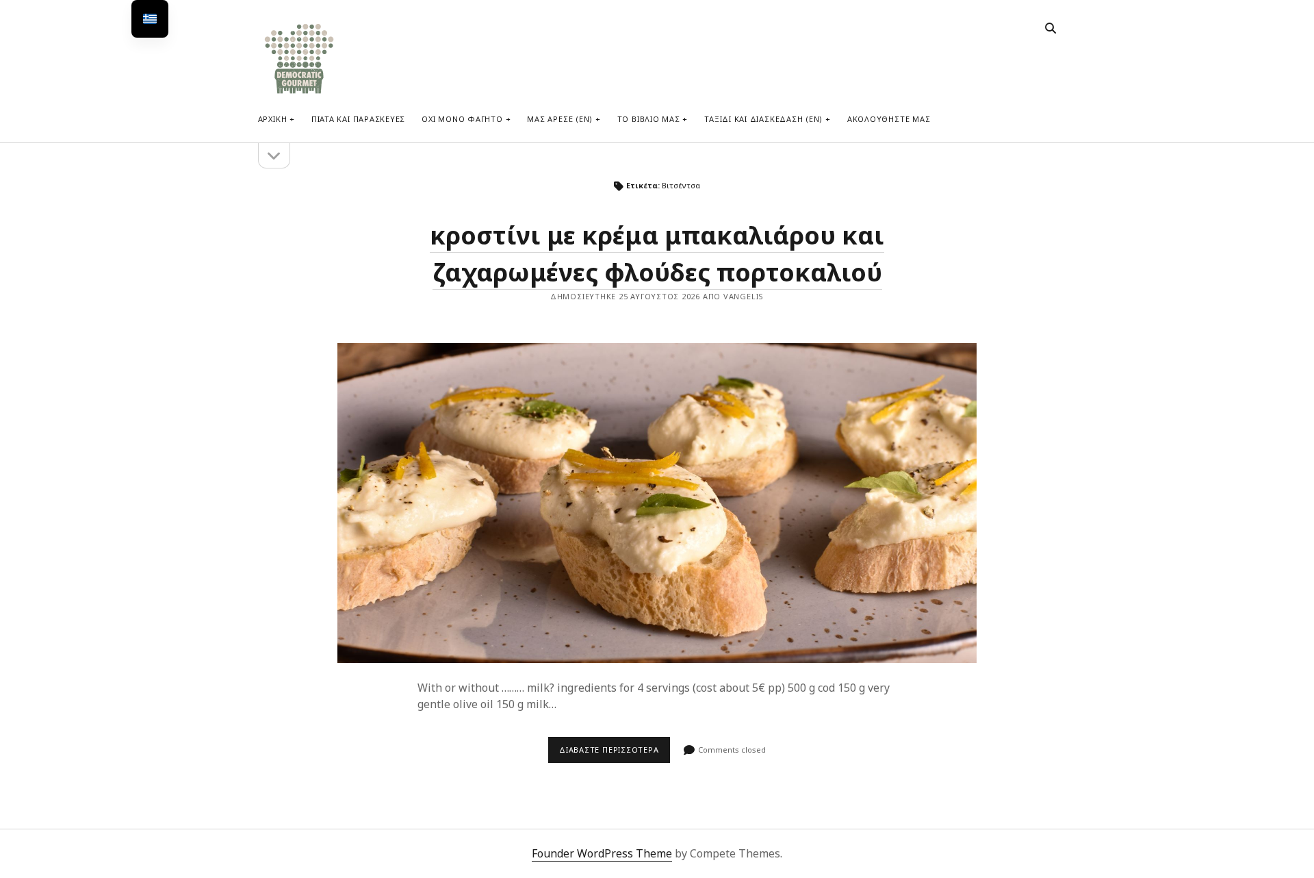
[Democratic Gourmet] (299, 92)
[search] (1050, 28)
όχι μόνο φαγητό (462, 119)
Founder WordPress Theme (602, 853)
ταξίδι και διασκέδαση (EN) (763, 119)
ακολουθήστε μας (889, 119)
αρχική (272, 119)
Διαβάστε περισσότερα (614, 753)
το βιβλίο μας (648, 119)
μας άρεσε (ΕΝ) (560, 119)
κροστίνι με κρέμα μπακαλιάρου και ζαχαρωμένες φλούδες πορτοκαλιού (657, 503)
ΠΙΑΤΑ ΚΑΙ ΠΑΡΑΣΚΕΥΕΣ (358, 119)
